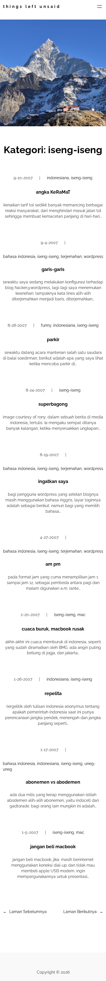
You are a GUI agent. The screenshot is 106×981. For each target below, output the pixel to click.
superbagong (53, 404)
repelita (53, 693)
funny (46, 325)
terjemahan (71, 256)
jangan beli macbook (53, 846)
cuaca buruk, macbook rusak (53, 629)
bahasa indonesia (19, 256)
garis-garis (53, 269)
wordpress (93, 256)
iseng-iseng (81, 178)
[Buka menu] (99, 6)
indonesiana (58, 178)
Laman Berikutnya (83, 911)
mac (81, 614)
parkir (53, 339)
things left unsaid (32, 6)
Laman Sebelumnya (25, 911)
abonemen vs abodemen (53, 782)
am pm (53, 564)
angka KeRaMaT (53, 192)
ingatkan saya (53, 481)
